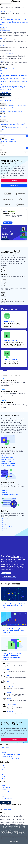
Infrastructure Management (6, 53)
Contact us (5, 802)
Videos (24, 105)
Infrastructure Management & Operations (17, 81)
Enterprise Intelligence (8, 457)
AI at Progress (3, 5)
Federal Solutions (4, 61)
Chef (5, 81)
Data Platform (3, 19)
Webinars (20, 105)
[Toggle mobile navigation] (1, 150)
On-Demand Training (17, 111)
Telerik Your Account (17, 139)
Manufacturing (6, 525)
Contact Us (14, 180)
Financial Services (7, 519)
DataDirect (14, 75)
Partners (2, 113)
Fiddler (21, 86)
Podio (1, 80)
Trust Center (20, 127)
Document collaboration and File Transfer (13, 87)
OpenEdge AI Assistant (5, 22)
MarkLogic (2, 75)
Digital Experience (4, 46)
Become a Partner (11, 115)
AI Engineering (3, 27)
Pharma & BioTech (7, 527)
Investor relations (6, 792)
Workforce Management (8, 465)
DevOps (2, 81)
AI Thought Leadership (5, 11)
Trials (3, 767)
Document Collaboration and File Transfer (12, 759)
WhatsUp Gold (17, 83)
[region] (14, 834)
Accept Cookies (14, 837)
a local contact (7, 809)
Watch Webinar (7, 222)
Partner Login (19, 115)
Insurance (5, 523)
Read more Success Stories (9, 576)
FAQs (5, 108)
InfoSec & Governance (8, 459)
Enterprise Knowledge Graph (10, 494)
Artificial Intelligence (5, 30)
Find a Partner (3, 115)
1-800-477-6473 (4, 141)
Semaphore (8, 75)
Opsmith (2, 25)
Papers (15, 105)
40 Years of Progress (7, 798)
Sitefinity (11, 78)
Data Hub (4, 492)
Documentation (3, 107)
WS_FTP (6, 92)
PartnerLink (9, 139)
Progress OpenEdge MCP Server (19, 22)
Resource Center (9, 105)
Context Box (25, 21)
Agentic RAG (10, 19)
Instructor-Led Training (5, 111)
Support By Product (5, 99)
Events (21, 107)
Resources (2, 103)
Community (10, 100)
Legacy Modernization (8, 461)
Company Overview (5, 123)
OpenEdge (7, 76)
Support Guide (3, 100)
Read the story (6, 573)
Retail (3, 531)
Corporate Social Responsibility (7, 124)
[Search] (1, 131)
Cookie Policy (13, 832)
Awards (4, 789)
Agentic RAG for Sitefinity (19, 19)
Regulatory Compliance (8, 463)
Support (2, 97)
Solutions (2, 29)
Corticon (19, 75)
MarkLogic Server (9, 321)
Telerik (15, 78)
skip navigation (5, 1)
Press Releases (12, 127)
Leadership (12, 123)
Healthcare (5, 521)
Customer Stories (6, 787)
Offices (2, 129)
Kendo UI (19, 78)
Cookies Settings (14, 841)
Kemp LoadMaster (9, 83)
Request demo (14, 185)
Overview (3, 154)
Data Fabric (5, 490)
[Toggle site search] (1, 143)
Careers (25, 127)
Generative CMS (18, 21)
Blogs (17, 107)
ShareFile (24, 78)
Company (2, 119)
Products (2, 67)
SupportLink (3, 139)
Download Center (22, 99)
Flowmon (2, 83)
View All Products (6, 94)
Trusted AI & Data (4, 68)
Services (2, 102)
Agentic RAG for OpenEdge (6, 21)
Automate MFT (6, 90)
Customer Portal (14, 99)
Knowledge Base (12, 107)
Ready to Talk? (12, 141)
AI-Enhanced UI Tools (5, 86)
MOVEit (5, 80)
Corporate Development (21, 123)
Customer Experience (8, 455)
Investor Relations (4, 127)
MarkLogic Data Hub (10, 340)
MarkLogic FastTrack (10, 359)
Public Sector (5, 529)
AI (0, 4)
